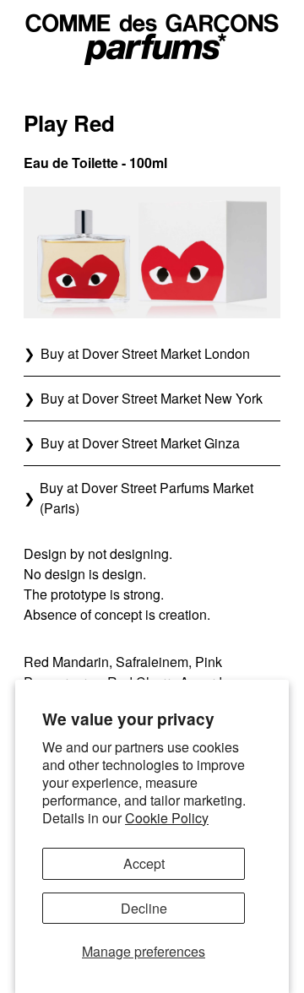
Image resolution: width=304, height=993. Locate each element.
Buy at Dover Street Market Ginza (140, 443)
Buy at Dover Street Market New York (152, 398)
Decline (144, 908)
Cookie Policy (167, 818)
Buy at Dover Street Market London (145, 353)
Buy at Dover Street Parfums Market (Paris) (146, 498)
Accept (144, 863)
